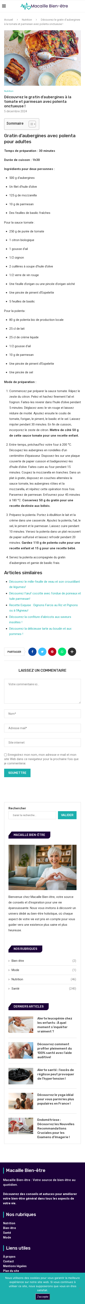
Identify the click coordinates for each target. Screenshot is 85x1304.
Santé (44, 988)
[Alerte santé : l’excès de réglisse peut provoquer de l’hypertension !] (20, 1076)
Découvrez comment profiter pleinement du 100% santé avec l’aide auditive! (54, 1050)
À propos (9, 1256)
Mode (44, 970)
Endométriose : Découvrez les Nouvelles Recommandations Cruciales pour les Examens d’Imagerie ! (55, 1128)
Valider (67, 815)
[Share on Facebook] (32, 652)
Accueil (8, 19)
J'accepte (42, 1296)
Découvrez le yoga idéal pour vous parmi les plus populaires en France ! (55, 1099)
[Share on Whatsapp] (62, 652)
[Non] (80, 1288)
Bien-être (44, 961)
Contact (8, 1261)
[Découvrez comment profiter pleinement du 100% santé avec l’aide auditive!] (20, 1050)
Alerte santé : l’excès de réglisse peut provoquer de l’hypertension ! (55, 1074)
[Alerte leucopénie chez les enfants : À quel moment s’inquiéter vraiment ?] (20, 1024)
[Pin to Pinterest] (52, 652)
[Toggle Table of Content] (30, 124)
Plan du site (11, 1270)
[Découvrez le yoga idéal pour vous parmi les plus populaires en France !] (20, 1101)
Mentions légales (15, 1266)
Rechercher (17, 808)
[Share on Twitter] (42, 652)
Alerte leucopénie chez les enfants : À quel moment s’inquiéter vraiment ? (54, 1025)
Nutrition (27, 19)
